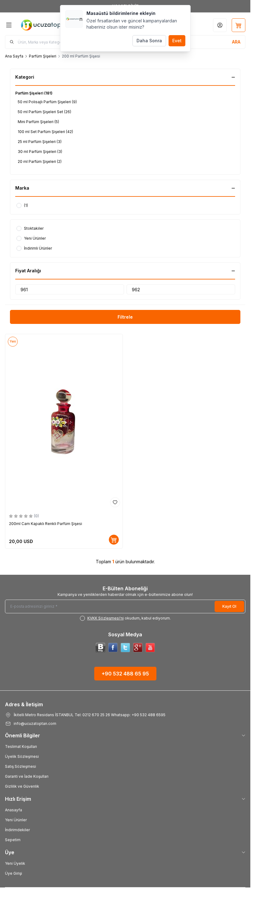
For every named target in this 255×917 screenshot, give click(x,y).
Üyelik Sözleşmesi (22, 756)
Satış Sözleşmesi (20, 766)
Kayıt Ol (229, 606)
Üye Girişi (13, 873)
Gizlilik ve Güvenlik (22, 786)
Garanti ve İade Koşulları (27, 776)
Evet (177, 40)
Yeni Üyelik (15, 863)
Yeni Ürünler (16, 820)
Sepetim (13, 839)
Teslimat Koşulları (21, 746)
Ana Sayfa (14, 56)
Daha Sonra (149, 40)
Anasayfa (13, 810)
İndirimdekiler (17, 829)
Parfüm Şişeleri (42, 56)
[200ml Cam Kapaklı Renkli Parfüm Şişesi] (64, 422)
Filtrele (125, 317)
